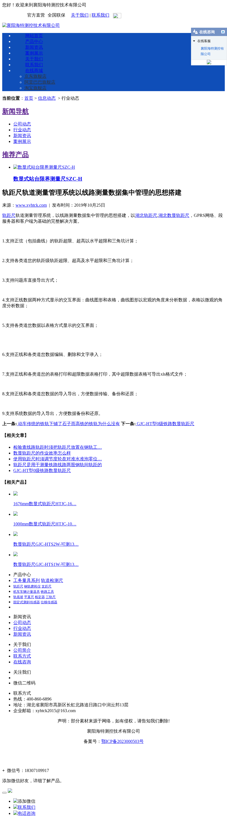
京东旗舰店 (35, 76)
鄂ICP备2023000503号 (122, 741)
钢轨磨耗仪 (32, 586)
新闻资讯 (34, 47)
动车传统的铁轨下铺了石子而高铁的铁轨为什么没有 (68, 423)
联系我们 (100, 15)
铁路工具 (47, 592)
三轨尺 (51, 597)
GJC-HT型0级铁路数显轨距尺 (165, 423)
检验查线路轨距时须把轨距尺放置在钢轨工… (57, 447)
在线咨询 (22, 662)
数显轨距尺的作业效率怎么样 (42, 453)
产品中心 (34, 41)
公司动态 (22, 124)
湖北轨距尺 (146, 215)
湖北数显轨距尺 (173, 215)
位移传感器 (49, 602)
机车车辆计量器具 (26, 592)
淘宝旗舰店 (35, 88)
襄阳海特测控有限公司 (212, 49)
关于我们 (80, 15)
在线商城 (34, 70)
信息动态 (47, 98)
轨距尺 (9, 215)
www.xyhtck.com (31, 205)
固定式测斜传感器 (26, 602)
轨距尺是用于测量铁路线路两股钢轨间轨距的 (57, 464)
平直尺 (29, 597)
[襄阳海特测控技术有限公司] (31, 25)
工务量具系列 (26, 580)
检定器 (40, 597)
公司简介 (22, 650)
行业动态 (22, 129)
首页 (28, 98)
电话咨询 (26, 813)
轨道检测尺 (52, 580)
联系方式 (22, 656)
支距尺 (46, 586)
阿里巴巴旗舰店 (39, 82)
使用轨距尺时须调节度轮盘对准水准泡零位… (57, 458)
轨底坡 (18, 597)
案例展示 (34, 53)
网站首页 (34, 35)
